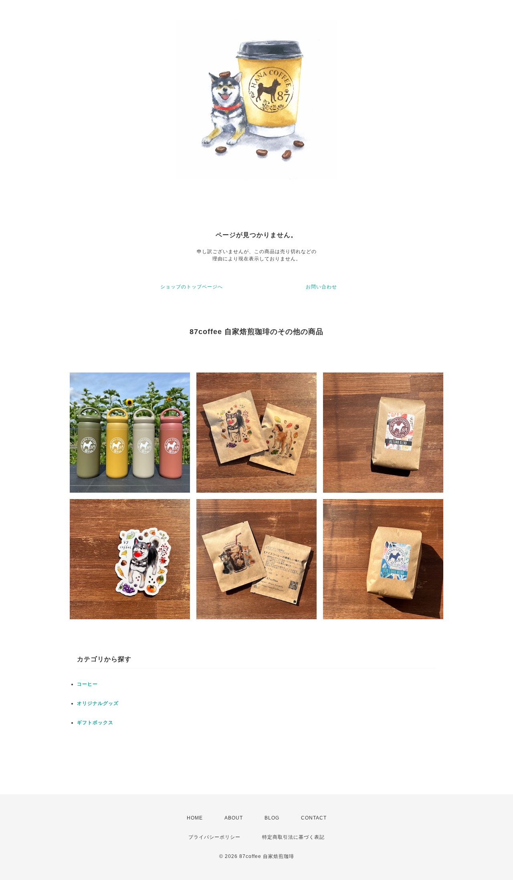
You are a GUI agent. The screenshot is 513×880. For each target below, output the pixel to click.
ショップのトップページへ (191, 287)
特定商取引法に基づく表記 (293, 837)
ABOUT (233, 818)
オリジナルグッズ (98, 703)
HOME (195, 818)
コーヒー (87, 684)
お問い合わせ (321, 287)
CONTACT (314, 818)
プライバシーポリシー (214, 837)
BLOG (272, 818)
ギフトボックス (95, 722)
